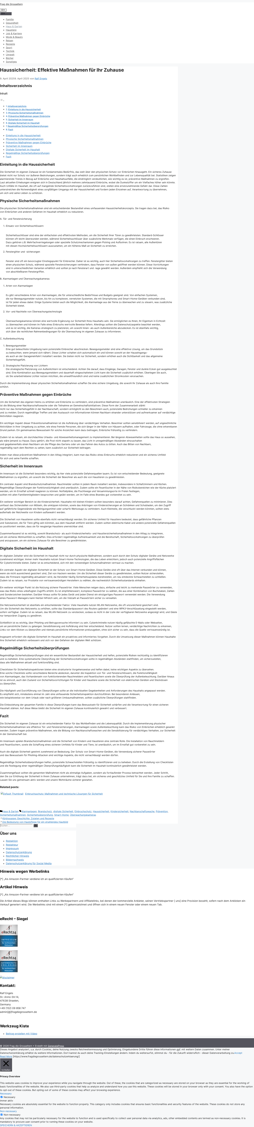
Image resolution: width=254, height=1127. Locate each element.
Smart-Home (61, 814)
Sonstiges (11, 61)
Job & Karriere (14, 33)
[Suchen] (36, 825)
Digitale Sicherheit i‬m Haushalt (24, 123)
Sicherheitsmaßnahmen (13, 814)
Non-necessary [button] (8, 1111)
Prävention (162, 811)
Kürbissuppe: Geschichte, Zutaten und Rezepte (28, 818)
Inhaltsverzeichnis (17, 106)
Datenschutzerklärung (19, 852)
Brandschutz (45, 811)
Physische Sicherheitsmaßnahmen (25, 113)
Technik (10, 51)
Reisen (9, 40)
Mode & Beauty (14, 37)
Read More (6, 1056)
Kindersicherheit (119, 811)
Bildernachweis (15, 859)
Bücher (10, 58)
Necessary (9, 1097)
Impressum (12, 848)
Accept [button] (238, 1052)
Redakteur (12, 844)
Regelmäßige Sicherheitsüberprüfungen (28, 126)
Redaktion (12, 841)
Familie (10, 19)
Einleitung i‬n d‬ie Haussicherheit (24, 109)
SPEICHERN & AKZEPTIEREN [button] (16, 1125)
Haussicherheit (101, 811)
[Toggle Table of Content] (2, 100)
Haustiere (11, 29)
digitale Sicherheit (63, 811)
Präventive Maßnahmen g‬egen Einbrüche (29, 116)
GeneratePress (56, 1045)
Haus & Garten (14, 26)
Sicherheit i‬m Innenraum (20, 119)
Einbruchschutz (83, 811)
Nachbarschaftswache (142, 811)
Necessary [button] (6, 1093)
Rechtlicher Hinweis (17, 855)
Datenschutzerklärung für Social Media (29, 863)
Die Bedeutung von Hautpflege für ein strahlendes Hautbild (35, 821)
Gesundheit (12, 22)
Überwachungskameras (83, 814)
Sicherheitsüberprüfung (40, 814)
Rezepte (10, 44)
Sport (9, 47)
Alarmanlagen (29, 811)
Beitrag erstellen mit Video (21, 1033)
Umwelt (10, 54)
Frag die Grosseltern (11, 4)
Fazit (10, 129)
